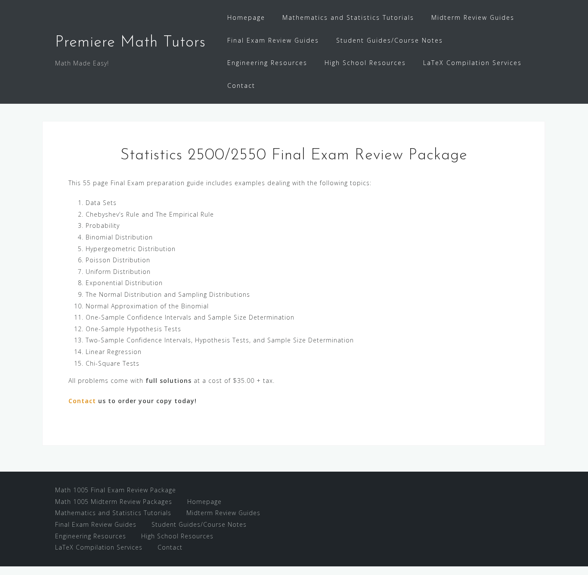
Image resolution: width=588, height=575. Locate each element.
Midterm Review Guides (472, 17)
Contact (241, 85)
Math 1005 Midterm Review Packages (113, 501)
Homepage (246, 17)
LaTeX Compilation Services (472, 63)
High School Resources (365, 63)
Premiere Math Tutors (130, 42)
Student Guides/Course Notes (389, 40)
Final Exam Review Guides (273, 40)
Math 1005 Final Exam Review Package (115, 490)
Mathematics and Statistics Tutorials (348, 17)
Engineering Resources (267, 63)
